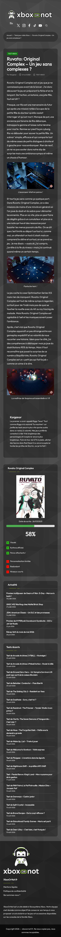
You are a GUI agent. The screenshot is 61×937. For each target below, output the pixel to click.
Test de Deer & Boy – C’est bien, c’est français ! (26, 829)
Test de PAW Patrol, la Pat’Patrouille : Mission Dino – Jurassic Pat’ (28, 787)
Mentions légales (10, 887)
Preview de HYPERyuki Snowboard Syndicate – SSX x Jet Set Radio (29, 622)
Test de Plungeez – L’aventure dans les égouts (25, 758)
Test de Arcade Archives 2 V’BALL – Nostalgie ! (26, 655)
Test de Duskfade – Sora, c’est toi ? (21, 699)
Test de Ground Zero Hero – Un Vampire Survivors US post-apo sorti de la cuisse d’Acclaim (29, 673)
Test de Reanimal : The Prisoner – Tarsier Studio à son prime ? (29, 709)
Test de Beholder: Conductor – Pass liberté (24, 683)
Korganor (16, 417)
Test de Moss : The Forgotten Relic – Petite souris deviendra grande (27, 731)
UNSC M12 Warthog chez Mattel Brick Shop (24, 604)
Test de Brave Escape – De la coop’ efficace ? (25, 813)
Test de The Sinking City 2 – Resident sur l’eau (25, 691)
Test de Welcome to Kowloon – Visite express (25, 749)
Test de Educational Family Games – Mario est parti (28, 821)
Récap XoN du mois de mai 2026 (20, 632)
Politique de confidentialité (14, 891)
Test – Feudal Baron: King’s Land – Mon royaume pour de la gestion (29, 775)
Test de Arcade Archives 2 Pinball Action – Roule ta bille (29, 664)
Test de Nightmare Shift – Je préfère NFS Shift (26, 766)
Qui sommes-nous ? (11, 895)
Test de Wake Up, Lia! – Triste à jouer (22, 741)
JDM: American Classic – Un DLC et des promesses (28, 612)
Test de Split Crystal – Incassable (20, 805)
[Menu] (11, 23)
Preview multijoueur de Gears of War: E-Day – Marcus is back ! (30, 594)
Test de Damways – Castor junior (20, 796)
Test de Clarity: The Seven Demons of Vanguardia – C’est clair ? (28, 720)
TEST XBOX (12, 54)
